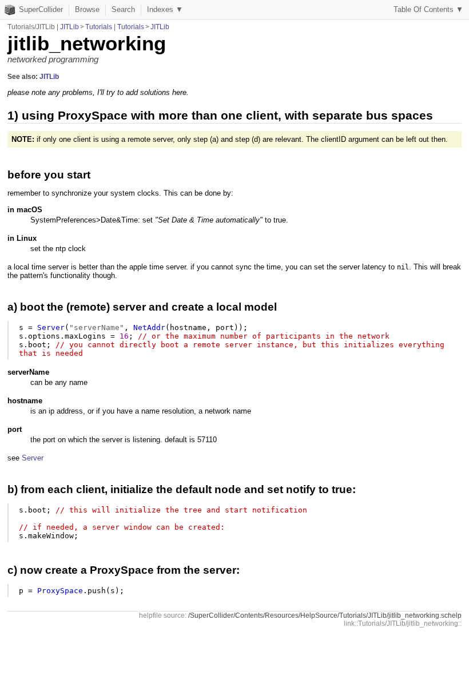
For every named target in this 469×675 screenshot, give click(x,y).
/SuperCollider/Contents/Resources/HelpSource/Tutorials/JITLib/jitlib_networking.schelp (325, 616)
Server (32, 458)
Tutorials (98, 27)
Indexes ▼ (165, 9)
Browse (87, 9)
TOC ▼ (428, 9)
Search (123, 9)
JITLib (69, 27)
